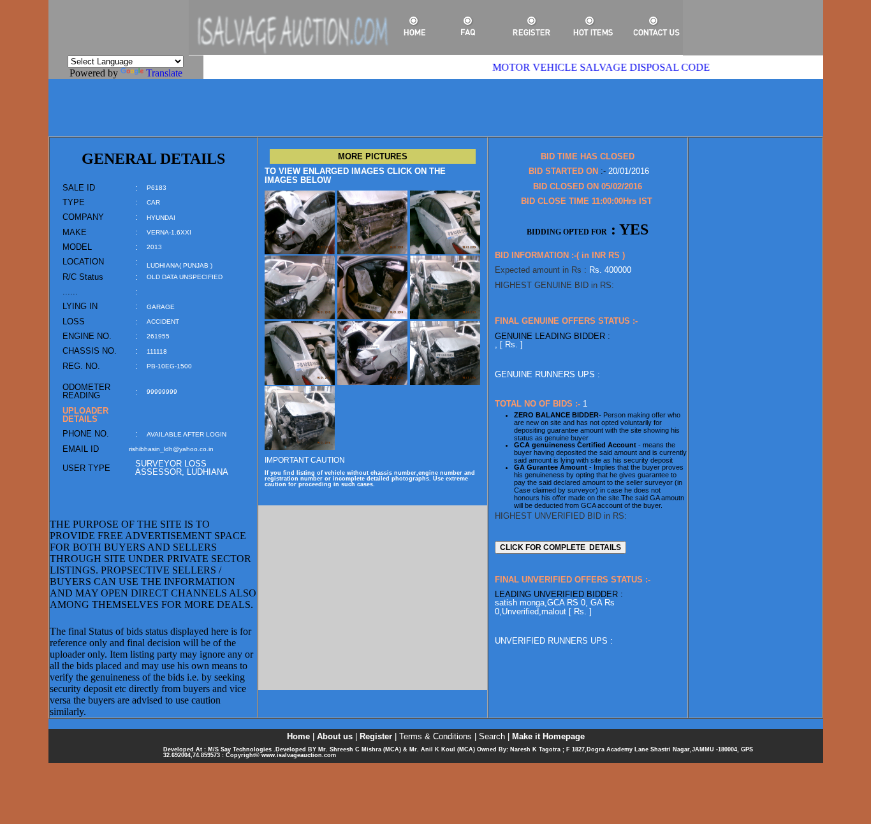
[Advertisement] (435, 107)
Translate (164, 73)
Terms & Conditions (435, 736)
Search (492, 736)
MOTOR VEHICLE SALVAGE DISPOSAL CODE (588, 67)
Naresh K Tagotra (534, 749)
